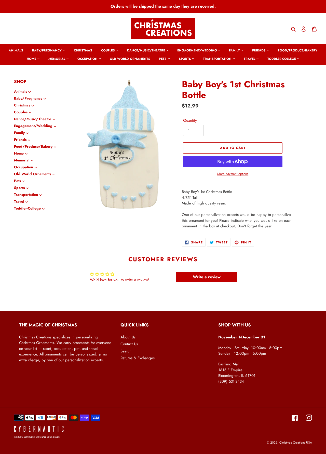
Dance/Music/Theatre (32, 118)
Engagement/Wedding (33, 125)
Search (125, 351)
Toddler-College (27, 208)
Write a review (207, 277)
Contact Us (129, 344)
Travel (19, 201)
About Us (127, 337)
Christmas (22, 105)
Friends (20, 139)
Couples (21, 112)
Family (19, 132)
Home (19, 153)
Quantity (190, 120)
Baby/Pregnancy (28, 98)
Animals (20, 91)
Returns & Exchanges (137, 358)
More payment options (232, 173)
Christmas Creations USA (295, 442)
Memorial (22, 160)
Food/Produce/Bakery (33, 146)
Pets (17, 180)
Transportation (26, 194)
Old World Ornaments (32, 173)
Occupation (23, 167)
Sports (19, 187)
